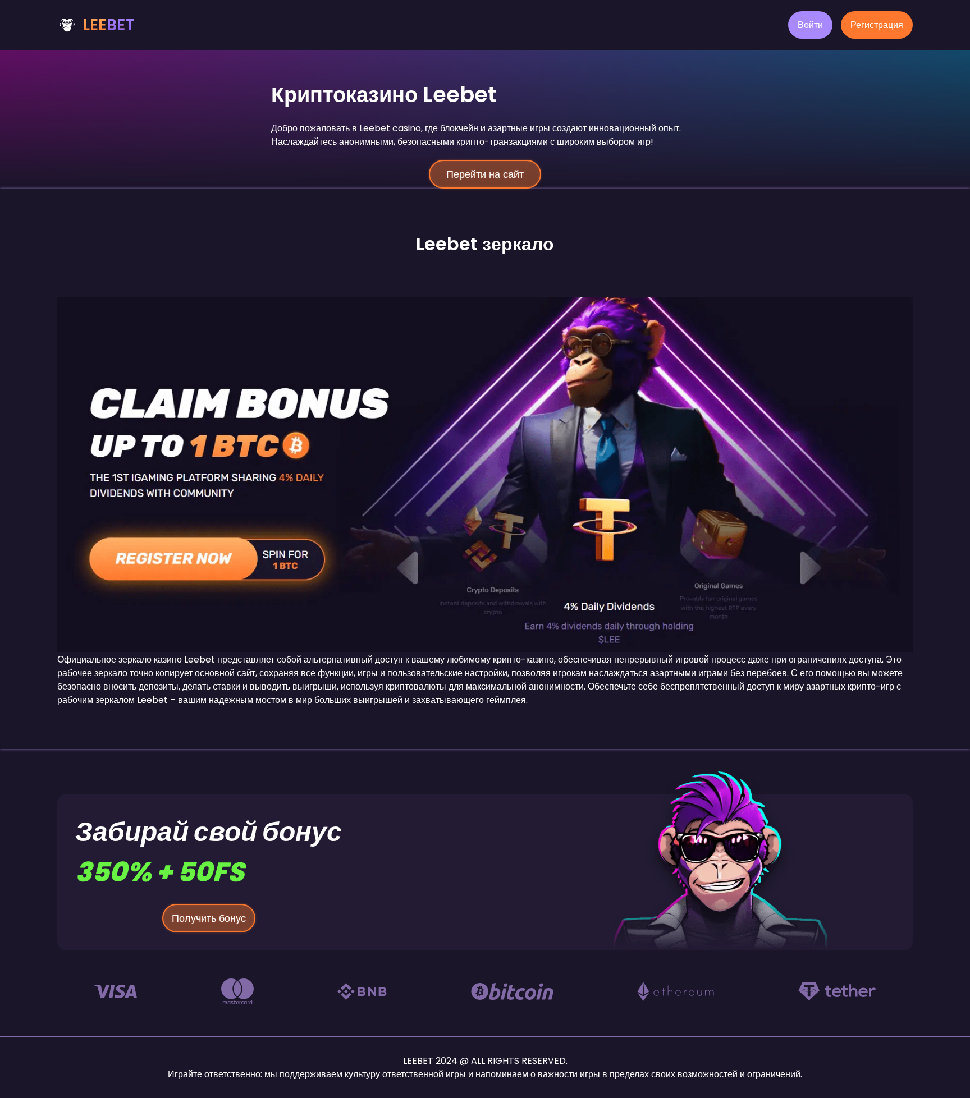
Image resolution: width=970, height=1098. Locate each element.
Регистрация (876, 25)
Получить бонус (209, 918)
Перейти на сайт (485, 174)
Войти (810, 25)
